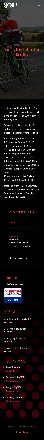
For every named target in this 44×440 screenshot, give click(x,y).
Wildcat (33, 427)
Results (24, 59)
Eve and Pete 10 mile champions (15, 328)
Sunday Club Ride (12, 370)
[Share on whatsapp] (24, 211)
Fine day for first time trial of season (17, 348)
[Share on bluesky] (27, 211)
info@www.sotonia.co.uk (15, 283)
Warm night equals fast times (15, 338)
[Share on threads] (16, 212)
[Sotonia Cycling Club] (11, 5)
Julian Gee (31, 59)
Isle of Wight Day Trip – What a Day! (17, 319)
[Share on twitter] (13, 211)
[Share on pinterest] (19, 211)
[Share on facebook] (11, 211)
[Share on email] (33, 211)
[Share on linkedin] (22, 211)
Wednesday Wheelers (13, 381)
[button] (39, 5)
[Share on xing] (30, 211)
